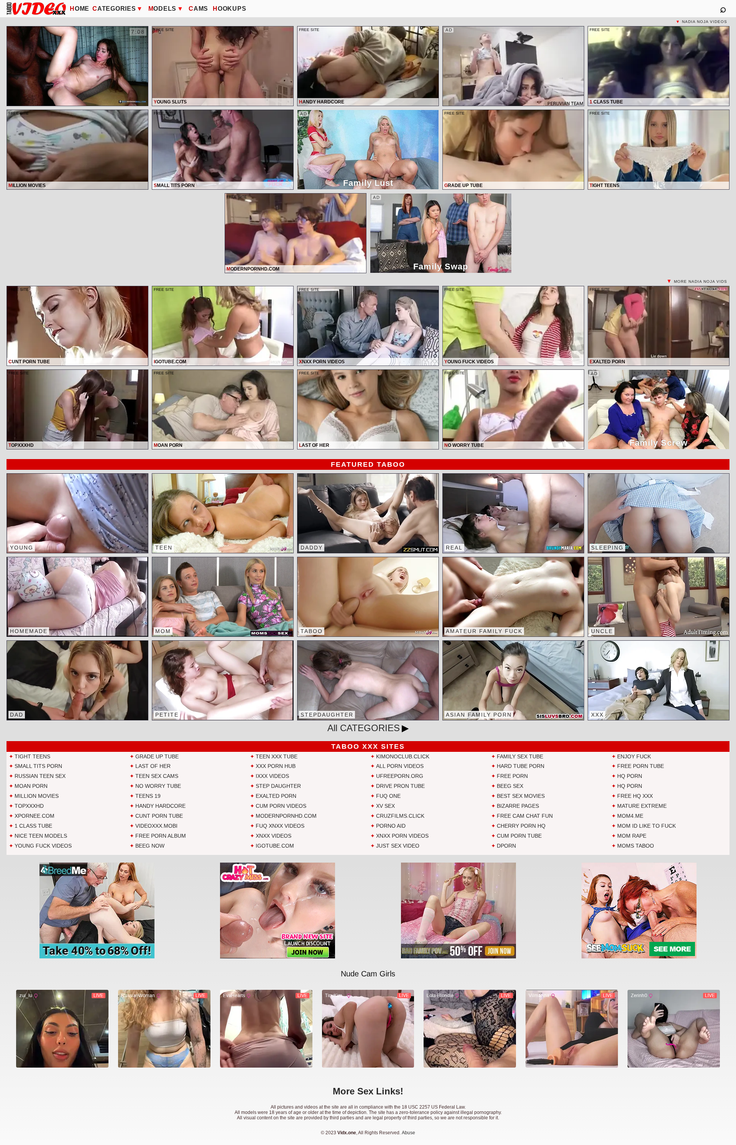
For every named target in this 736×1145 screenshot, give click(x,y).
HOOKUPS (229, 8)
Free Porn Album (160, 836)
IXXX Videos (272, 776)
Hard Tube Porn (520, 766)
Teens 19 (148, 796)
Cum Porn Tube (519, 836)
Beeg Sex (510, 786)
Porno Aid (391, 826)
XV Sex (385, 806)
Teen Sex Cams (156, 776)
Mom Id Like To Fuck (646, 826)
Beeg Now (149, 846)
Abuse (408, 1132)
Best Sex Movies (521, 796)
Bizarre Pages (518, 806)
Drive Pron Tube (400, 786)
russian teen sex (40, 776)
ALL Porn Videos (400, 766)
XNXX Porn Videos (402, 836)
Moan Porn (31, 786)
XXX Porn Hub (276, 766)
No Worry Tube (158, 786)
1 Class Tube (33, 826)
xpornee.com (34, 816)
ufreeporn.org (399, 776)
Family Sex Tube (520, 756)
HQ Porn (629, 776)
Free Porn (512, 776)
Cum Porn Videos (281, 806)
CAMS (198, 8)
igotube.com (275, 846)
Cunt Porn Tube (159, 816)
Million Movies (37, 796)
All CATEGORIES (363, 728)
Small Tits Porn (38, 766)
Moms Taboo (635, 846)
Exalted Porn (276, 796)
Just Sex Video (397, 846)
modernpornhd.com (286, 816)
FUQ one (388, 796)
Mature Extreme (642, 806)
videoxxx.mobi (156, 826)
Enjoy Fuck (634, 756)
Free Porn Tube (640, 766)
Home (79, 8)
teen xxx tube (276, 756)
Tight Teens (32, 756)
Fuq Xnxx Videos (280, 826)
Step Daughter (278, 786)
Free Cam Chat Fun (525, 816)
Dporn (506, 846)
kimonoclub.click (402, 756)
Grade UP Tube (157, 756)
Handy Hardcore (160, 806)
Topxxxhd (29, 806)
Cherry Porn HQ (521, 826)
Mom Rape (631, 836)
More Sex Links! (368, 1091)
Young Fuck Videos (43, 846)
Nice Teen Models (41, 836)
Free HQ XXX (635, 796)
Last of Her (153, 766)
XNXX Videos (273, 836)
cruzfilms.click (400, 816)
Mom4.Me (630, 816)
